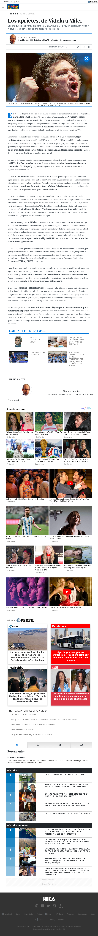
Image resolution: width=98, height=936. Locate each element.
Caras (18, 914)
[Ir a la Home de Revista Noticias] (12, 6)
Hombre (49, 914)
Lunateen (50, 919)
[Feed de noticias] (54, 906)
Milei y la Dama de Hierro (22, 729)
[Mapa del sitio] (61, 906)
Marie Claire (28, 914)
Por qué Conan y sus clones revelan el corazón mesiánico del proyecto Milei (44, 719)
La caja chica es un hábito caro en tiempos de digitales (76, 340)
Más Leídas (13, 770)
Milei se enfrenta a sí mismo (36, 339)
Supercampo (82, 914)
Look (93, 914)
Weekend (59, 914)
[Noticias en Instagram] (36, 906)
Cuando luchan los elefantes (23, 714)
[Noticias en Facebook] (42, 906)
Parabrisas (70, 914)
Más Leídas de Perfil (18, 825)
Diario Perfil (7, 914)
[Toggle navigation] (4, 6)
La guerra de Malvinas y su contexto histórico (31, 734)
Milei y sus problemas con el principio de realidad (33, 724)
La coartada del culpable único (37, 353)
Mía (41, 919)
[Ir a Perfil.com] (93, 2)
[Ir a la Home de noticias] (49, 899)
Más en (11, 620)
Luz (35, 919)
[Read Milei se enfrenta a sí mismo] (18, 338)
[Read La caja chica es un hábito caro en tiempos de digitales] (58, 338)
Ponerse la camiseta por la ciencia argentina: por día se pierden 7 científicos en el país (76, 359)
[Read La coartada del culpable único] (18, 353)
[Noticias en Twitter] (48, 906)
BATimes (61, 919)
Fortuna (40, 914)
